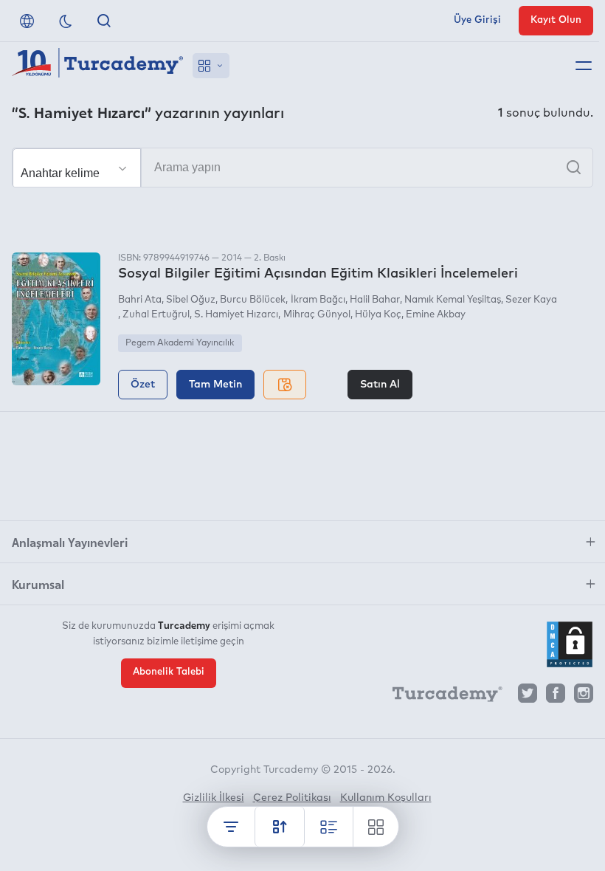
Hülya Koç (378, 315)
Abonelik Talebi (168, 672)
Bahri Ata (140, 300)
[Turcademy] (440, 697)
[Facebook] (555, 697)
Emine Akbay (436, 315)
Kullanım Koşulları (386, 798)
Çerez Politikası (292, 798)
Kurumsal (38, 584)
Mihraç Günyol (316, 315)
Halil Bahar (375, 300)
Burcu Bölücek (253, 300)
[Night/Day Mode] (65, 21)
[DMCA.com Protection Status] (569, 644)
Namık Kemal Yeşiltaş (452, 300)
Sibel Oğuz (190, 300)
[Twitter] (527, 697)
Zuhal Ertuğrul (156, 315)
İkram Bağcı (318, 300)
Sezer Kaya (531, 300)
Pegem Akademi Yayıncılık (179, 343)
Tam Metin (215, 384)
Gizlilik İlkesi (213, 798)
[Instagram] (583, 697)
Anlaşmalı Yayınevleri (70, 542)
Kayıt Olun (555, 20)
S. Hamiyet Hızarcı (236, 315)
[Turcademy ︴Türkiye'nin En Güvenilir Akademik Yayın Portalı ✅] (98, 65)
